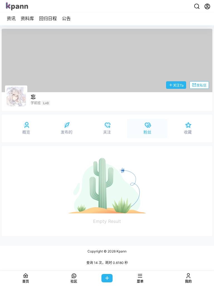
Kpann (121, 251)
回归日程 (48, 18)
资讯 (11, 18)
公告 (66, 18)
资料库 (27, 18)
